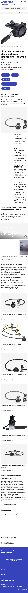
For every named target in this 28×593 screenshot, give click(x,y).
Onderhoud (5, 75)
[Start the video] (25, 236)
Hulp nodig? (5, 565)
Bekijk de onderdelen (7, 319)
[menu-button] (25, 2)
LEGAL (3, 574)
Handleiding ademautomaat (10, 514)
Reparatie (14, 75)
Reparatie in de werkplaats (9, 84)
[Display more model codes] (7, 48)
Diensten (4, 570)
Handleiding (6, 88)
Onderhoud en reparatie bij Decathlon (13, 559)
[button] (10, 250)
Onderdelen (6, 79)
